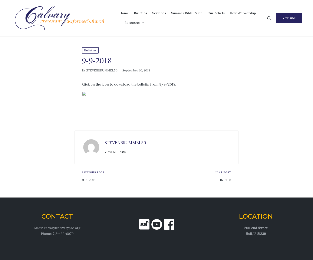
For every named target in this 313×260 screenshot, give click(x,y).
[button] (289, 18)
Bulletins (90, 50)
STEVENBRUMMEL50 (125, 142)
